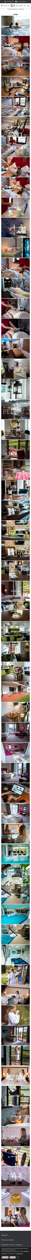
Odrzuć (12, 1257)
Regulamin (4, 1235)
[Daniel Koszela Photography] (13, 6)
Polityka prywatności (7, 1240)
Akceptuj (5, 1257)
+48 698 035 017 (10, 1)
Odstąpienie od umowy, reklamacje (11, 1244)
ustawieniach (19, 1253)
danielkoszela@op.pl (21, 1)
